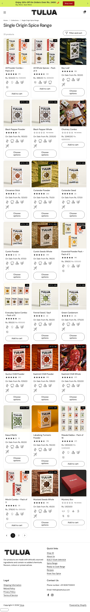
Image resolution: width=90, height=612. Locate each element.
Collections (15, 20)
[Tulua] (44, 12)
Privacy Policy (9, 592)
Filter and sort (75, 33)
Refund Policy (9, 588)
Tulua (21, 605)
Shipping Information (12, 585)
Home (6, 20)
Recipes (50, 570)
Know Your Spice (54, 573)
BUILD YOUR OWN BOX (56, 560)
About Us (51, 556)
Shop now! (62, 3)
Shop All (50, 553)
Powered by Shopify (77, 605)
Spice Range (52, 563)
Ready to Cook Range (56, 566)
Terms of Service (11, 595)
